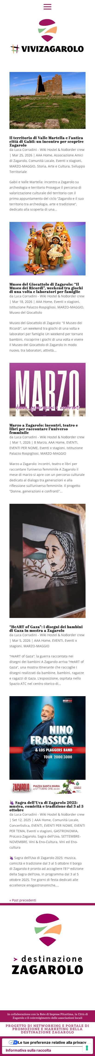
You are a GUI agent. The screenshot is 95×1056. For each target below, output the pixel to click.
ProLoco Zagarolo (22, 836)
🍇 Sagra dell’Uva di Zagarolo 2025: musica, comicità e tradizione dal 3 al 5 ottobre (46, 806)
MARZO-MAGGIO (22, 166)
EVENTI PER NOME (23, 448)
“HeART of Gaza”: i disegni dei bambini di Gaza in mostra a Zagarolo (46, 628)
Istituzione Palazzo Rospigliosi (32, 307)
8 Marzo (40, 442)
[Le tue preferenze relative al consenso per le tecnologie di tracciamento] (87, 1048)
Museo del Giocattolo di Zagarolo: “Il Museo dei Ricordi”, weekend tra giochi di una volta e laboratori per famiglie (46, 288)
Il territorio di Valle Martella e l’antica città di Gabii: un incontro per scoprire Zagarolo (46, 141)
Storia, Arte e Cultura (53, 166)
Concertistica (19, 825)
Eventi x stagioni (68, 160)
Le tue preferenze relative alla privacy (52, 1042)
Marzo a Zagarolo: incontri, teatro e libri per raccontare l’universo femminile (43, 429)
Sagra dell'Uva (48, 836)
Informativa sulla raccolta (28, 1050)
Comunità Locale (41, 160)
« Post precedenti (22, 900)
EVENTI (71, 442)
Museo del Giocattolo (25, 312)
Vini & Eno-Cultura (43, 842)
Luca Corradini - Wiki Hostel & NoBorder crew (49, 149)
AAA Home (44, 155)
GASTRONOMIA (65, 831)
